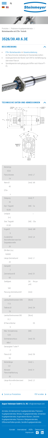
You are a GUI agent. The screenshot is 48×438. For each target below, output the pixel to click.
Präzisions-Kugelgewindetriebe (22, 28)
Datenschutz (39, 429)
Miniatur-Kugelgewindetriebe (27, 414)
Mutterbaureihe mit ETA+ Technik (14, 31)
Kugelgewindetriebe (28, 411)
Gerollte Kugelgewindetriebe (31, 422)
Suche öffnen (11, 3)
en (7, 7)
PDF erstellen (39, 394)
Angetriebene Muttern (24, 416)
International (21, 429)
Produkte (5, 28)
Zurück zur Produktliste (12, 394)
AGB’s (31, 429)
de (3, 7)
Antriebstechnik (14, 411)
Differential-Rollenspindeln (11, 422)
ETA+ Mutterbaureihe (13, 52)
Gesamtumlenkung (30, 52)
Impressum (29, 432)
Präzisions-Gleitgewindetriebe (27, 419)
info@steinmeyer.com (37, 403)
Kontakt (12, 429)
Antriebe (5, 411)
